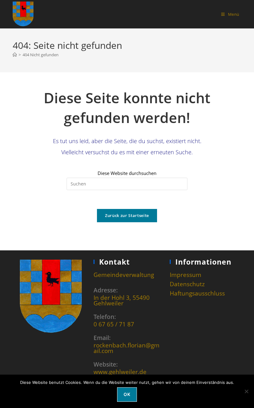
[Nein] (246, 391)
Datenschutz (187, 284)
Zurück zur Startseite (127, 215)
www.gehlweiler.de (120, 372)
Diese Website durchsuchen (127, 173)
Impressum (185, 274)
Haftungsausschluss (197, 293)
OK (127, 394)
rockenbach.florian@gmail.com (127, 348)
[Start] (15, 54)
